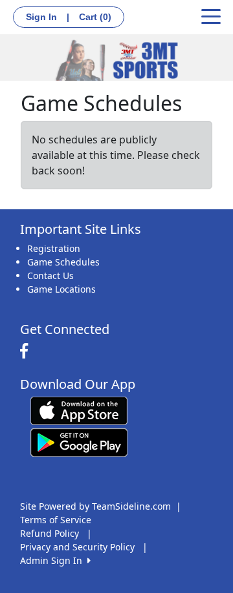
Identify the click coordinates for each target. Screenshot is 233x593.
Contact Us (50, 275)
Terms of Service (55, 520)
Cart (95, 17)
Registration (53, 248)
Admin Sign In (53, 560)
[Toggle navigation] (211, 15)
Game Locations (61, 289)
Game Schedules (63, 262)
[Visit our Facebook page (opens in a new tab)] (27, 351)
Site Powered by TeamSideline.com (95, 506)
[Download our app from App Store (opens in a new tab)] (79, 410)
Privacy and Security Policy (77, 547)
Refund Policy (49, 533)
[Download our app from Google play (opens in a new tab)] (79, 441)
